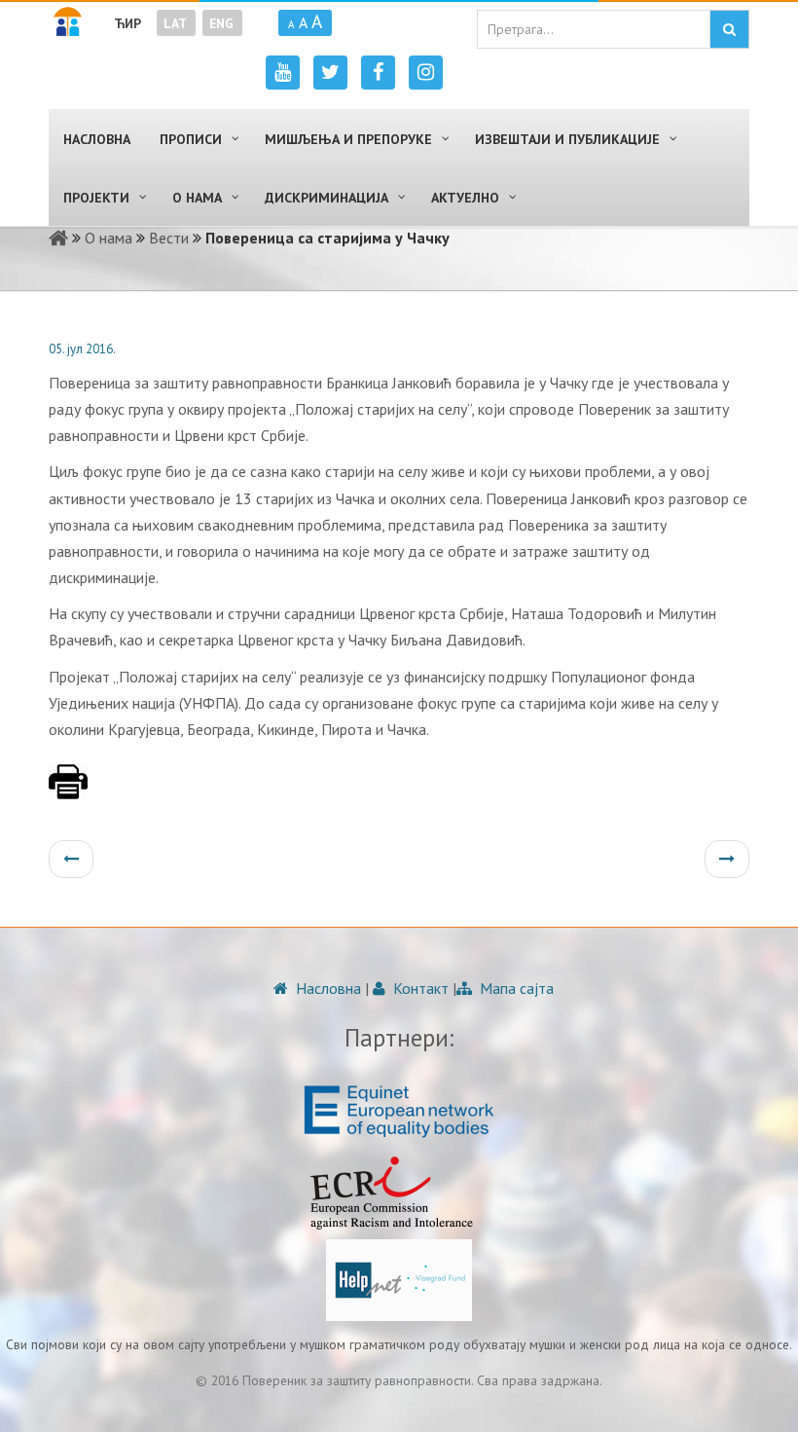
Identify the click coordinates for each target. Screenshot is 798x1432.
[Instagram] (426, 72)
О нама (108, 237)
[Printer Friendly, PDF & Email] (68, 791)
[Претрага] (729, 29)
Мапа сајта (515, 988)
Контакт (419, 988)
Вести (169, 237)
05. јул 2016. (82, 349)
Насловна (326, 988)
